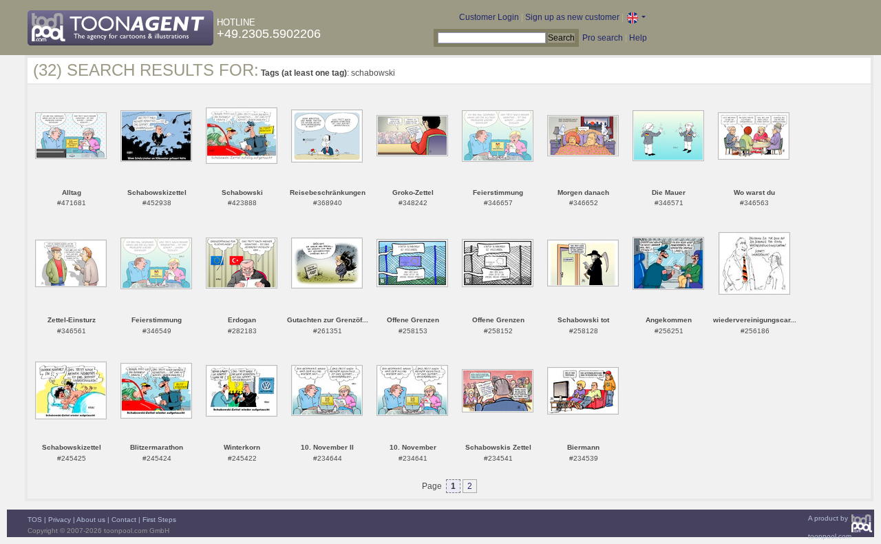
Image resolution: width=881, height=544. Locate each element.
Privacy (59, 519)
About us (90, 519)
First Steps (159, 519)
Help (638, 38)
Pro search (602, 38)
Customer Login (489, 17)
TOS (35, 519)
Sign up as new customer (572, 17)
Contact (124, 519)
